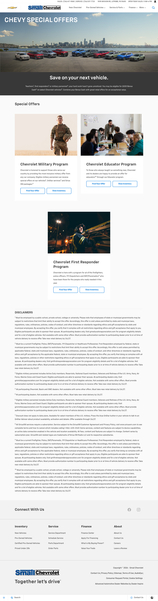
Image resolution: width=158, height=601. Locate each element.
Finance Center (87, 533)
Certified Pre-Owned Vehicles (27, 543)
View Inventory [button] (59, 191)
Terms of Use (128, 573)
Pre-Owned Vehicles (23, 538)
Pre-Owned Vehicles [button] (94, 8)
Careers (117, 543)
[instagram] (138, 509)
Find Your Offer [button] (32, 191)
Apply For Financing (89, 538)
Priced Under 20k (22, 548)
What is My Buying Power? (92, 543)
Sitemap (117, 573)
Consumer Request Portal (117, 578)
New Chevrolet (75, 8)
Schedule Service (55, 538)
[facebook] (129, 509)
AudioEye (139, 573)
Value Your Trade (88, 548)
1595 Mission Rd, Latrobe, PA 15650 (112, 1)
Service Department (57, 533)
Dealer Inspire (137, 584)
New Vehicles (20, 533)
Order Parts (53, 548)
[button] (153, 7)
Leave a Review (120, 548)
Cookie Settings (136, 578)
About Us (118, 533)
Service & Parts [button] (116, 8)
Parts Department (56, 543)
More (141, 8)
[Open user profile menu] (155, 1)
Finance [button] (132, 8)
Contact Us (118, 538)
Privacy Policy (107, 573)
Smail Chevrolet (136, 568)
